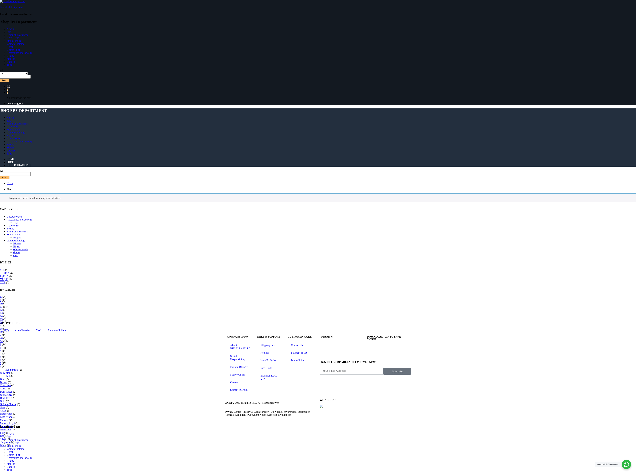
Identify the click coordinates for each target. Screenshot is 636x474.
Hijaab (10, 46)
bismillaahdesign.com (11, 7)
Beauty (10, 55)
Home (11, 159)
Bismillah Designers (17, 34)
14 (1, 316)
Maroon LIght (7, 423)
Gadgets (11, 61)
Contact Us (297, 345)
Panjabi (17, 237)
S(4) (2, 269)
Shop (10, 162)
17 (1, 325)
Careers (234, 382)
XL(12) (4, 279)
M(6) (6, 273)
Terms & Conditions (235, 414)
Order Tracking (19, 165)
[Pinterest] (325, 354)
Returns (265, 352)
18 (1, 328)
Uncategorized (14, 216)
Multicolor (5, 429)
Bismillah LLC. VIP (269, 377)
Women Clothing (16, 43)
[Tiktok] (334, 354)
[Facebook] (325, 345)
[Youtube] (343, 354)
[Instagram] (334, 345)
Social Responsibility (237, 358)
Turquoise (5, 442)
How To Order (268, 360)
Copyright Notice (257, 414)
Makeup (11, 58)
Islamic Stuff (13, 49)
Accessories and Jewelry (19, 52)
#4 (1, 297)
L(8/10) (4, 276)
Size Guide (266, 368)
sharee (16, 252)
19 (1, 331)
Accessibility (275, 414)
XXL (2, 282)
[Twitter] (343, 345)
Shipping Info (268, 345)
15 (1, 319)
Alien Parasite (22, 330)
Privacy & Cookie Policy (256, 411)
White (3, 445)
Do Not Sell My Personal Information (290, 411)
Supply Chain (237, 374)
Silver (3, 439)
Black (39, 330)
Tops (9, 64)
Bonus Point (297, 360)
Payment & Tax (299, 352)
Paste (2, 432)
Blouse (17, 243)
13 (1, 313)
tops (15, 255)
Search (4, 80)
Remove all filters (57, 330)
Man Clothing (14, 40)
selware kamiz (20, 249)
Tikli (15, 222)
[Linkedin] (352, 345)
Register (18, 103)
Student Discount (239, 389)
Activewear (13, 37)
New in (10, 29)
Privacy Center (233, 411)
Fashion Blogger (239, 367)
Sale (9, 32)
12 (1, 309)
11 (1, 306)
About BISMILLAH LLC (240, 347)
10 (1, 303)
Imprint (287, 414)
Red (2, 435)
